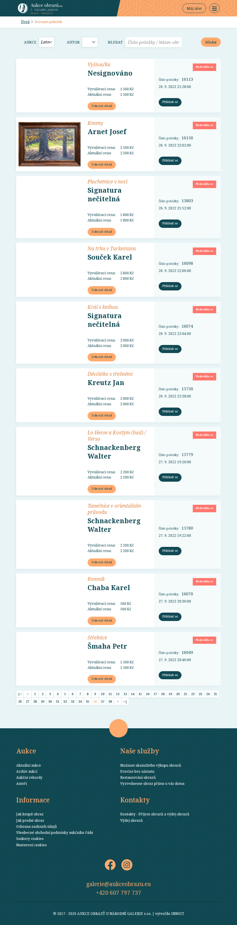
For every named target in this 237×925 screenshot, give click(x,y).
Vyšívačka (99, 64)
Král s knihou (103, 306)
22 (193, 694)
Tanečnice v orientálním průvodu (114, 508)
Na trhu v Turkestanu (112, 248)
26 (20, 701)
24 (208, 694)
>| (125, 701)
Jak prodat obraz (30, 820)
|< (20, 694)
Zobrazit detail (101, 106)
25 (215, 694)
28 (35, 701)
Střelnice (97, 637)
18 (162, 694)
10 (102, 694)
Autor (73, 42)
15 (140, 694)
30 (50, 701)
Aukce (30, 42)
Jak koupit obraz (30, 814)
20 (177, 694)
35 (87, 701)
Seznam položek (48, 21)
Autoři (21, 783)
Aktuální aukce (28, 765)
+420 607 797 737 (118, 892)
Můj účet (194, 8)
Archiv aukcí (26, 771)
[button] (214, 8)
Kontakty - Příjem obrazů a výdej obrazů (154, 814)
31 (57, 701)
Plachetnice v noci (107, 181)
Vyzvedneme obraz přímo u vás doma (152, 783)
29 (42, 701)
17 (155, 694)
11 (110, 694)
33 (72, 701)
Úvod (25, 21)
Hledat (115, 42)
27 (27, 701)
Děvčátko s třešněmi (110, 373)
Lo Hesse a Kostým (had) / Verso (117, 435)
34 (80, 701)
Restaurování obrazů (138, 777)
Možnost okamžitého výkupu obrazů (150, 765)
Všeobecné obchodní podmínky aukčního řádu (54, 832)
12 (117, 694)
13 (125, 694)
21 (185, 694)
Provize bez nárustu (137, 771)
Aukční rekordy (29, 777)
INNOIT (177, 913)
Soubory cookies (30, 838)
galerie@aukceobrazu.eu (118, 884)
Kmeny (95, 122)
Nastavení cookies (31, 844)
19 (170, 694)
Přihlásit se (170, 102)
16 (147, 694)
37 (102, 701)
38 (110, 701)
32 (65, 701)
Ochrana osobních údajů (36, 826)
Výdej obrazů (131, 820)
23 (200, 694)
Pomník (96, 578)
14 (132, 694)
